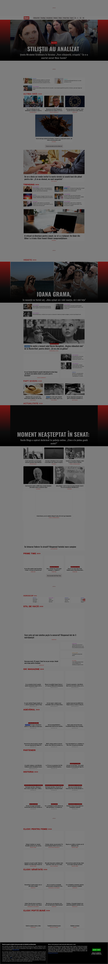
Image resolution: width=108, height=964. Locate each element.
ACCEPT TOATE (96, 949)
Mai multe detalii (16, 949)
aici (11, 957)
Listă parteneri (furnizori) (53, 953)
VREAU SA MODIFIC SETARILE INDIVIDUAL (96, 953)
